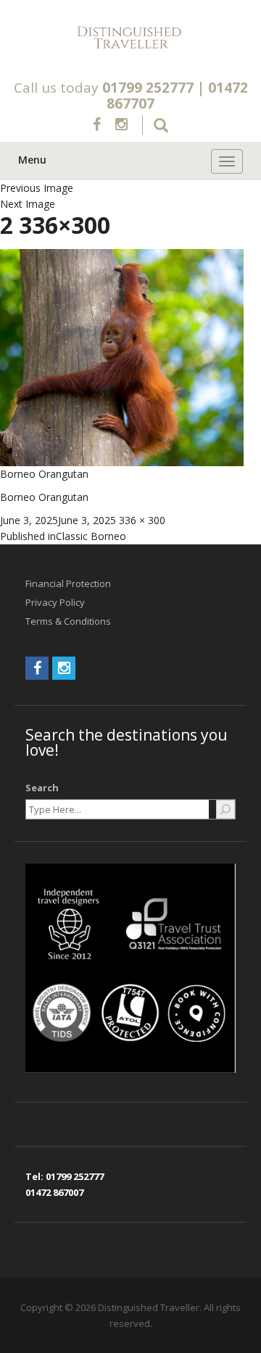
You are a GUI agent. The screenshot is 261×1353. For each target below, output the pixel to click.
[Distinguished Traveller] (130, 38)
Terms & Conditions (68, 621)
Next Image (27, 204)
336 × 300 (142, 520)
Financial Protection (68, 583)
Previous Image (36, 188)
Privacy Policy (55, 602)
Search (42, 787)
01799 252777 (148, 87)
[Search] (225, 809)
